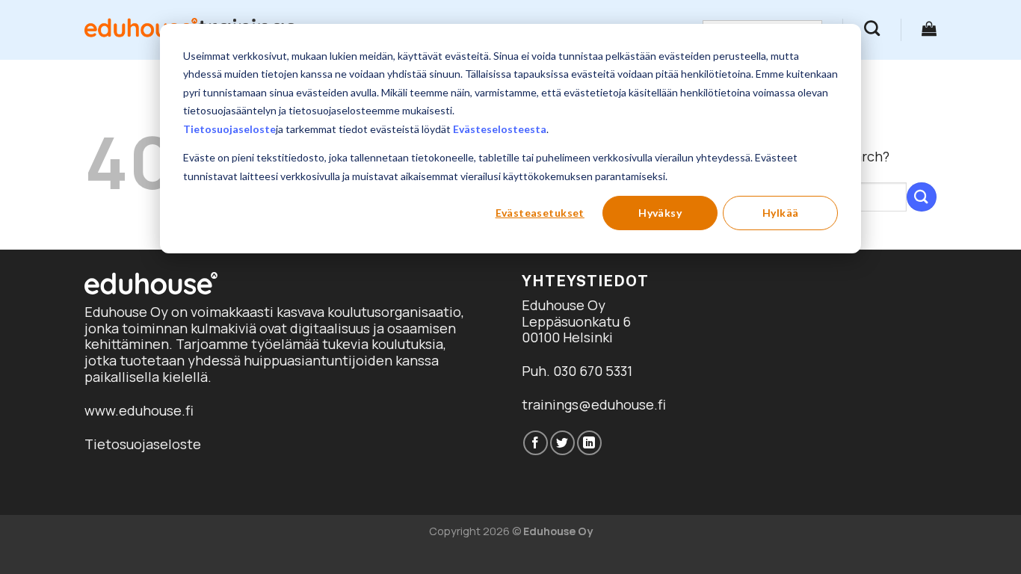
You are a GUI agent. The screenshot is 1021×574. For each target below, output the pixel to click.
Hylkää (780, 212)
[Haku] (872, 28)
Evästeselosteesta (499, 129)
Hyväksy (660, 212)
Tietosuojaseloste (229, 129)
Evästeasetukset (540, 212)
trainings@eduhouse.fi (594, 404)
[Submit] (922, 197)
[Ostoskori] (929, 28)
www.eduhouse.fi (139, 410)
